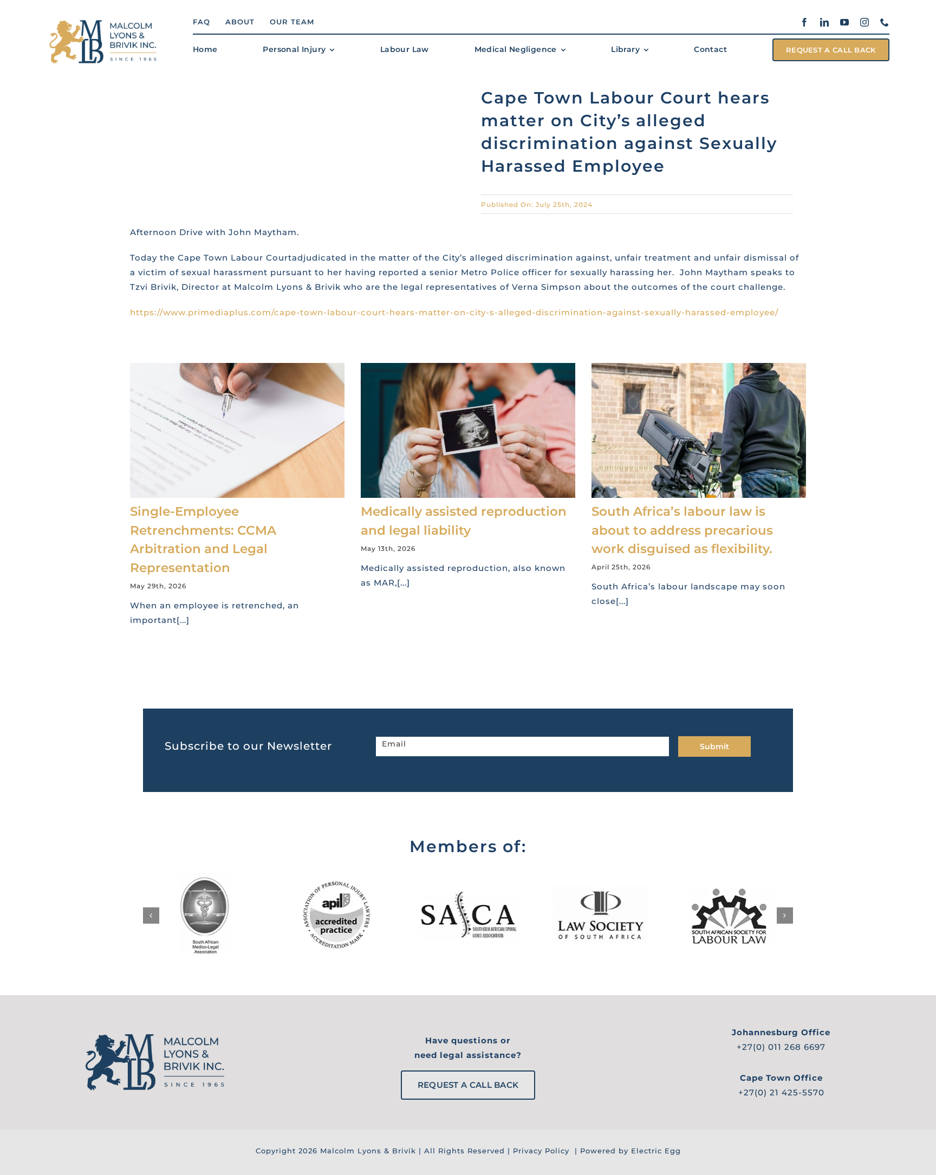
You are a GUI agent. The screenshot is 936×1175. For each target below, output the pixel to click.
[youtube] (844, 22)
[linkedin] (824, 22)
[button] (151, 915)
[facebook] (804, 22)
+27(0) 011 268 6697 (781, 1047)
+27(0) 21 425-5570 (781, 1092)
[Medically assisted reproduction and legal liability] (468, 430)
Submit (714, 746)
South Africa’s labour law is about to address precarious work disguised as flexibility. (682, 530)
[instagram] (864, 22)
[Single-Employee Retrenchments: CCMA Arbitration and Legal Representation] (237, 430)
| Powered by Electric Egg (626, 1150)
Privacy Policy (541, 1150)
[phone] (884, 22)
